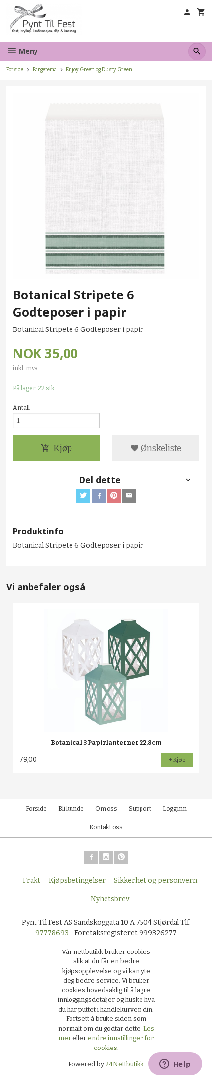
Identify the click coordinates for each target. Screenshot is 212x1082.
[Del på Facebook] (99, 496)
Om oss (106, 808)
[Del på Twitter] (83, 496)
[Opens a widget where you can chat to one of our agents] (175, 1064)
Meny (27, 51)
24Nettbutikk (125, 1064)
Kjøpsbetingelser (77, 880)
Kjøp (62, 448)
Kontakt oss (106, 827)
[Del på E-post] (129, 496)
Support (140, 808)
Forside (14, 69)
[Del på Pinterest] (114, 496)
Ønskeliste (160, 448)
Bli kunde (71, 808)
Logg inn (175, 808)
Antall (21, 407)
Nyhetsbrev (110, 899)
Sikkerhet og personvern (155, 880)
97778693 (52, 933)
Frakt (31, 880)
